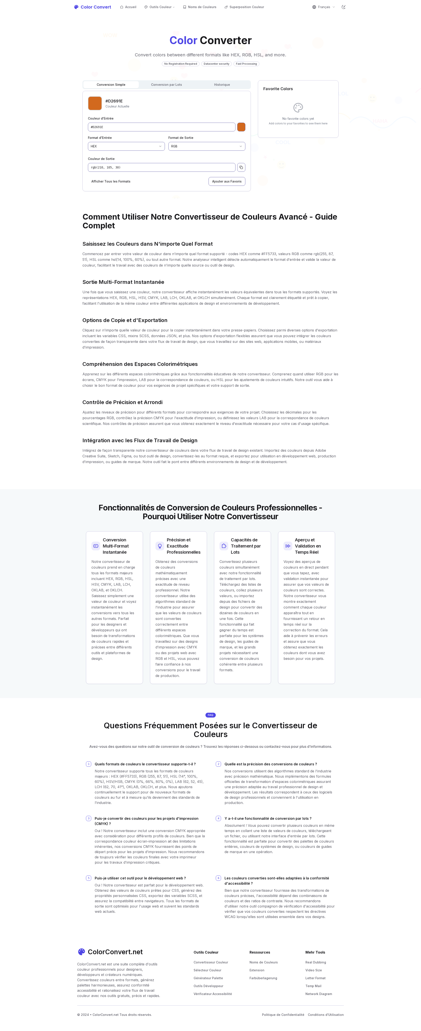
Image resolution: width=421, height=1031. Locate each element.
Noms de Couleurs (202, 7)
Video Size (313, 970)
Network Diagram (318, 994)
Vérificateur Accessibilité (213, 994)
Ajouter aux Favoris (227, 181)
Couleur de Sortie (101, 159)
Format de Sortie (180, 138)
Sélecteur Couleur (207, 970)
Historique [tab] (222, 84)
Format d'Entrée (100, 138)
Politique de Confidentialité (283, 1015)
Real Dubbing (315, 962)
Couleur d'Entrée (101, 118)
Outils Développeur (208, 986)
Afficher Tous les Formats (110, 181)
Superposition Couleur (247, 7)
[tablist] (166, 84)
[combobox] (323, 7)
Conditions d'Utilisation (326, 1015)
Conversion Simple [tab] (111, 84)
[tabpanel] (166, 141)
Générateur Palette (208, 978)
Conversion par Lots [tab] (166, 84)
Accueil (130, 7)
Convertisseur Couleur (211, 962)
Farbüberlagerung (263, 978)
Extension (257, 970)
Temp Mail (313, 986)
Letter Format (315, 978)
